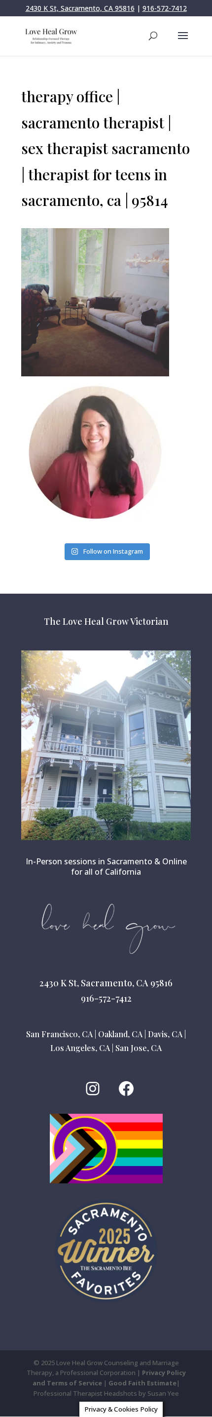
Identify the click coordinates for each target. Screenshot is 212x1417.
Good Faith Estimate (142, 1382)
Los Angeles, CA (80, 1048)
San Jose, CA (138, 1048)
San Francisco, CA (59, 1034)
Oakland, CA (120, 1034)
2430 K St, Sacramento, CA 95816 (80, 8)
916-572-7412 (164, 8)
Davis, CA (165, 1034)
